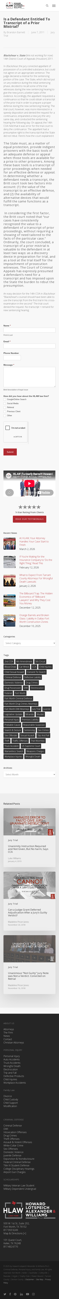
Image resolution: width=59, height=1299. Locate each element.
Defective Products (13, 1076)
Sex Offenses (10, 1148)
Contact (7, 1039)
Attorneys (8, 1029)
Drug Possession (13, 687)
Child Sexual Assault (14, 672)
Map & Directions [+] (14, 1233)
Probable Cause (12, 724)
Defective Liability (32, 677)
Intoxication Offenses (15, 1132)
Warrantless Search (14, 751)
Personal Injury (12, 719)
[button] (54, 5)
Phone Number (11, 353)
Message (8, 365)
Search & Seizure (13, 730)
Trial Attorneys (38, 740)
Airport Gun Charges (14, 1172)
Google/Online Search (16, 399)
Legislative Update (13, 714)
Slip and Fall (43, 735)
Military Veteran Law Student (18, 1185)
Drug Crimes (32, 682)
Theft (7, 740)
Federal (8, 693)
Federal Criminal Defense (17, 1162)
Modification (10, 1106)
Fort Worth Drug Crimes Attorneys (21, 703)
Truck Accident (12, 746)
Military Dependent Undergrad (19, 1188)
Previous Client (13, 411)
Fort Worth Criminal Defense (18, 698)
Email (6, 341)
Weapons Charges (35, 751)
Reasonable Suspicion (34, 724)
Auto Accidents (11, 1059)
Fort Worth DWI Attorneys (17, 709)
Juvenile (47, 709)
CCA (34, 666)
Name (7, 325)
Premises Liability (30, 719)
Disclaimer (29, 1279)
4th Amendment (24, 661)
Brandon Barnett (16, 32)
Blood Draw (10, 666)
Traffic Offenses (20, 740)
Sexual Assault (27, 735)
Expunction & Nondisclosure (18, 1158)
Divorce (7, 1096)
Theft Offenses (11, 1138)
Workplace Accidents (14, 1082)
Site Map (39, 1279)
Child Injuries (45, 666)
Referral (10, 407)
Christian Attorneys (13, 1042)
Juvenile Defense (12, 1155)
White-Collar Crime (13, 1145)
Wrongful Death (32, 756)
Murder (40, 714)
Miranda (30, 714)
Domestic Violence (14, 682)
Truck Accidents (11, 1062)
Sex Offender (11, 735)
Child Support (10, 1102)
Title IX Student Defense (16, 1165)
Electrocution (10, 1069)
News (6, 1036)
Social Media (12, 403)
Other (9, 415)
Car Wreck (24, 666)
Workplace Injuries (13, 756)
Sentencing (29, 730)
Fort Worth (20, 693)
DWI (26, 687)
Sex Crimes (43, 730)
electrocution (37, 687)
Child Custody (10, 1099)
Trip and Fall (9, 1072)
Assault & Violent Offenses (17, 1142)
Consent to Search (36, 672)
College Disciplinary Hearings (18, 1168)
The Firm (8, 1032)
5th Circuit (40, 661)
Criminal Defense (13, 677)
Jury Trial (36, 709)
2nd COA (9, 661)
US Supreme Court (31, 746)
